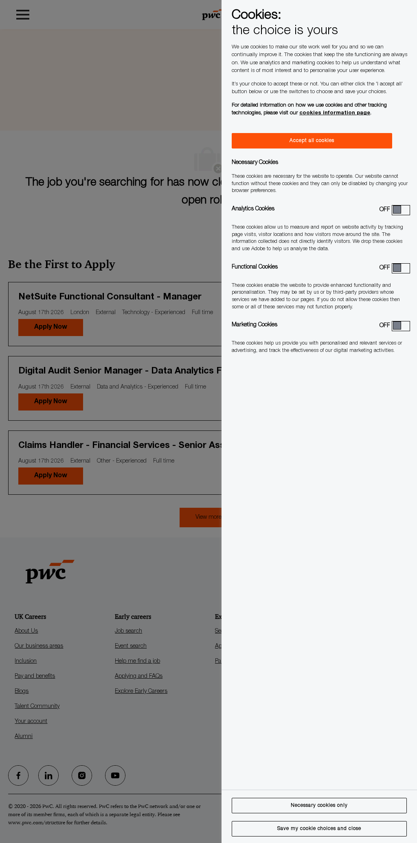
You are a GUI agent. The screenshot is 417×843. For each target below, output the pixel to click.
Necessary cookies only (319, 805)
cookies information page (334, 113)
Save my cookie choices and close (319, 828)
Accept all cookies (312, 140)
